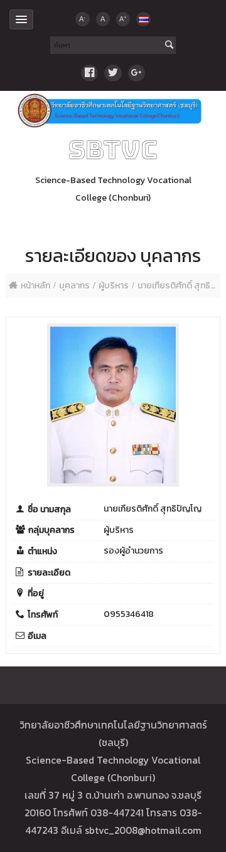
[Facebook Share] (89, 73)
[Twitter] (112, 73)
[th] (143, 19)
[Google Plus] (136, 73)
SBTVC (113, 150)
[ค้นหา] (169, 45)
